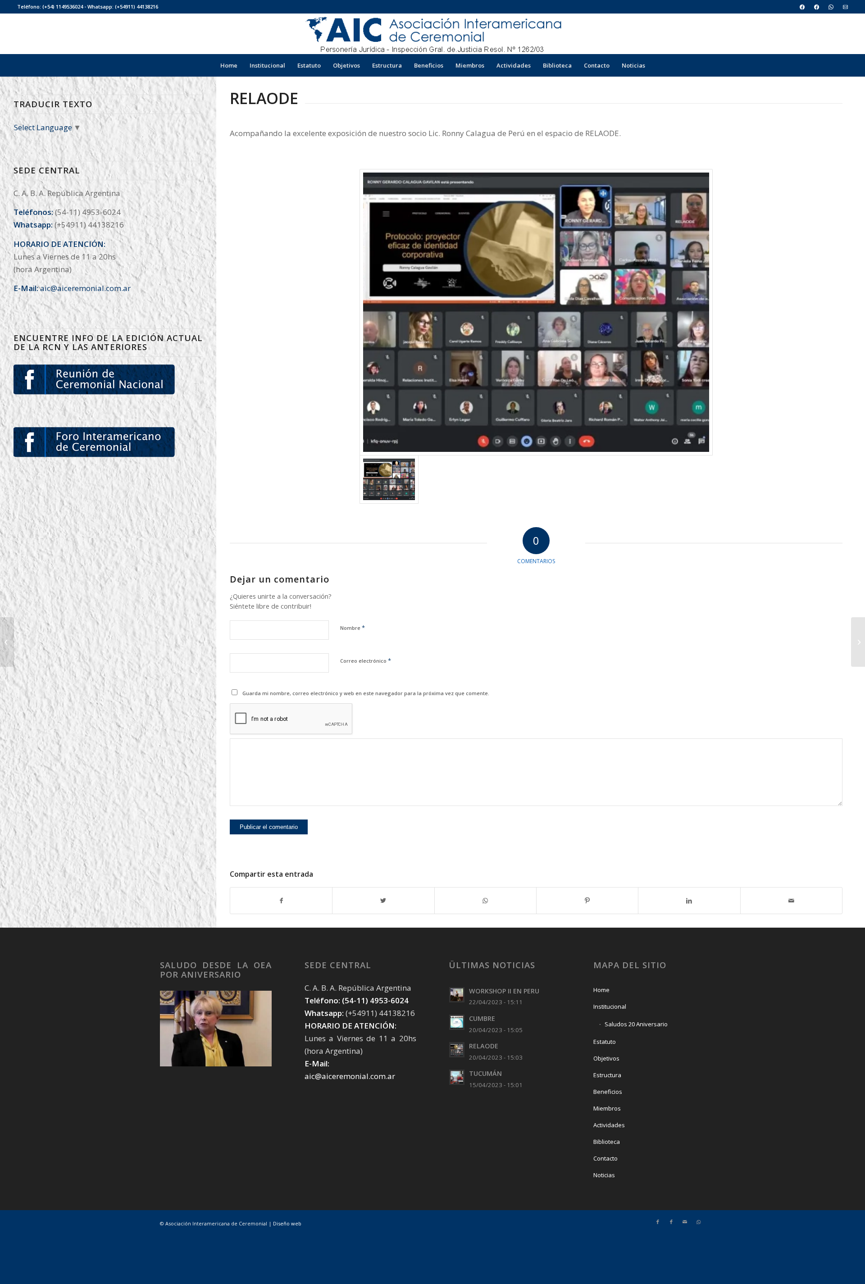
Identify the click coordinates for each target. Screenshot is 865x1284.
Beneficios (607, 1092)
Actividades (609, 1125)
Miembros (607, 1108)
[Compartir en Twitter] (383, 901)
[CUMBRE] (858, 642)
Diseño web (287, 1223)
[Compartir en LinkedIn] (689, 901)
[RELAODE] (536, 312)
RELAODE (483, 1046)
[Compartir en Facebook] (281, 901)
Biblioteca (606, 1142)
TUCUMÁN (485, 1073)
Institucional (609, 1006)
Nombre (352, 628)
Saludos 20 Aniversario (636, 1024)
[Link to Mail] (685, 1222)
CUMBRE (482, 1018)
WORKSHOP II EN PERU (504, 991)
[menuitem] (802, 7)
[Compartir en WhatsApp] (485, 901)
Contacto (605, 1158)
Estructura (607, 1075)
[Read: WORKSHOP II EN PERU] (457, 995)
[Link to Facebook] (658, 1222)
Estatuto (604, 1042)
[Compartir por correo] (791, 901)
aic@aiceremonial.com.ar (85, 288)
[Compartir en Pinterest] (587, 901)
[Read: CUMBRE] (457, 1022)
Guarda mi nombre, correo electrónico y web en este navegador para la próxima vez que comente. (365, 693)
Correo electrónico (365, 660)
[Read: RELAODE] (457, 1050)
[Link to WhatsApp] (698, 1222)
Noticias (604, 1175)
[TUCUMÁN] (7, 642)
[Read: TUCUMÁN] (457, 1077)
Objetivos (606, 1058)
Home (601, 990)
